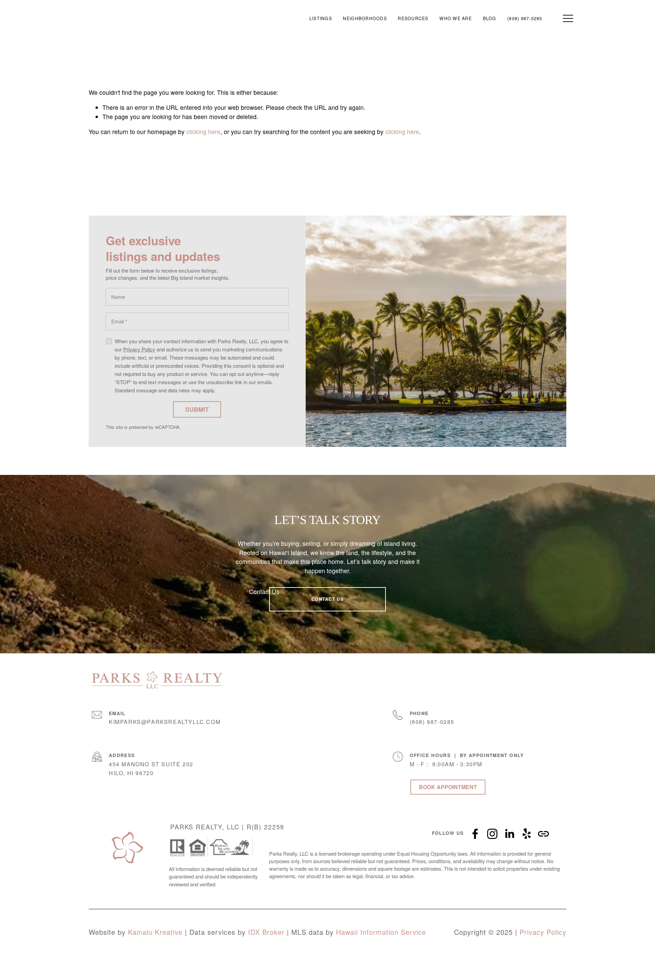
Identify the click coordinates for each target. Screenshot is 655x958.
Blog (489, 18)
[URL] (543, 833)
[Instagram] (492, 833)
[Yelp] (526, 833)
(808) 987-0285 (524, 18)
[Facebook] (475, 833)
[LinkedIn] (509, 833)
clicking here (203, 131)
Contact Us (264, 591)
